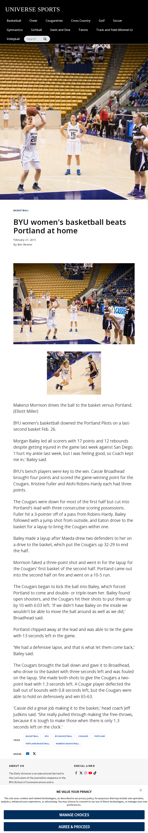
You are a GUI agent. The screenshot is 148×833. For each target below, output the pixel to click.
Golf (102, 21)
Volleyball (13, 39)
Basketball (14, 21)
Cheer (33, 21)
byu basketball (63, 736)
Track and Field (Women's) (114, 30)
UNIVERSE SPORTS (32, 9)
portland (99, 736)
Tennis (83, 30)
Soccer (117, 21)
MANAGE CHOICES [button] (74, 814)
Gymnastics (15, 30)
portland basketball (38, 743)
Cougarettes (54, 21)
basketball (32, 736)
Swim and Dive (60, 30)
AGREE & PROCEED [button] (74, 826)
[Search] (45, 39)
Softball (36, 30)
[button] (141, 790)
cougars (83, 736)
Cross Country (80, 21)
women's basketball (67, 743)
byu (47, 736)
